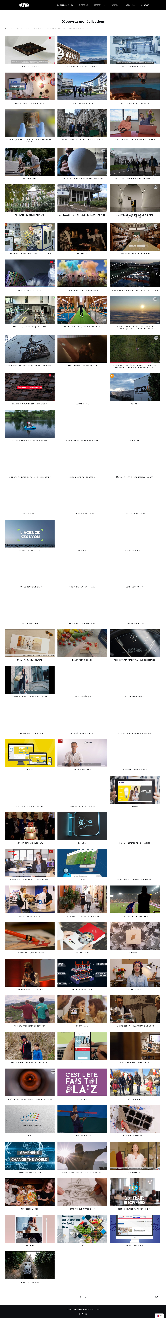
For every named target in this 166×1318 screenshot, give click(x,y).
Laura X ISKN (134, 989)
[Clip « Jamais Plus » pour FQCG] (82, 348)
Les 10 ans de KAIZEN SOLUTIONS (82, 290)
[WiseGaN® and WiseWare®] (30, 716)
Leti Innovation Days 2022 (82, 623)
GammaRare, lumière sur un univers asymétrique (134, 216)
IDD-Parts (135, 404)
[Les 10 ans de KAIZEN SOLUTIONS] (82, 273)
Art (11, 29)
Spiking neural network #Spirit (134, 733)
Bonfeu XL (82, 253)
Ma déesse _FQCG (29, 1209)
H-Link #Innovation (135, 696)
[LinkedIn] (86, 1314)
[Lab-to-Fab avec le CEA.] (30, 273)
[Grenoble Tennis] (82, 1119)
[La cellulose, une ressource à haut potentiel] (82, 198)
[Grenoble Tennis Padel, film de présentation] (135, 273)
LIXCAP (82, 880)
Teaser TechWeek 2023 (135, 514)
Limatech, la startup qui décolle (29, 327)
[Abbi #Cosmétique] (82, 680)
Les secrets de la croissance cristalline (30, 253)
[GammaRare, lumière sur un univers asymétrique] (135, 198)
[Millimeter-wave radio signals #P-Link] (30, 863)
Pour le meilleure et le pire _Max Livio (82, 1172)
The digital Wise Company (82, 587)
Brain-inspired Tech (82, 989)
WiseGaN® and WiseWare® (30, 733)
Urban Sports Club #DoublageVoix (29, 696)
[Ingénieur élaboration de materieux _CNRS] (30, 1082)
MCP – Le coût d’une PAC (30, 587)
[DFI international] (135, 1229)
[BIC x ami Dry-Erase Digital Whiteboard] (135, 123)
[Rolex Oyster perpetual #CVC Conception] (135, 643)
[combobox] (159, 1315)
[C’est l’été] (82, 1082)
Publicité (62, 29)
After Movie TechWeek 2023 (82, 514)
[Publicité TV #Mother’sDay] (82, 716)
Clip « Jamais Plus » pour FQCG (82, 365)
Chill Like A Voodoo (30, 1282)
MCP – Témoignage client (134, 550)
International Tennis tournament (134, 880)
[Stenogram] (135, 936)
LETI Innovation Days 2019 (30, 989)
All (6, 29)
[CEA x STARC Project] (30, 50)
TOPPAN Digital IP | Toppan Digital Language (82, 140)
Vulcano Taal (29, 178)
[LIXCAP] (82, 863)
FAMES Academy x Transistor (29, 103)
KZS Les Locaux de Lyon (29, 550)
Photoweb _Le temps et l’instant (82, 916)
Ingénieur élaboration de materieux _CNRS (30, 1099)
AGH (30, 1136)
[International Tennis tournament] (135, 863)
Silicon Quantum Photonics (82, 477)
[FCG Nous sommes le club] (135, 899)
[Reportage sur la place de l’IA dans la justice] (30, 348)
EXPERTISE (83, 5)
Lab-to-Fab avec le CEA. (29, 290)
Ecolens (82, 843)
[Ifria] (82, 1229)
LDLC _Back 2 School (29, 916)
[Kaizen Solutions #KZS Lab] (30, 790)
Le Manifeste (82, 404)
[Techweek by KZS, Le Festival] (30, 198)
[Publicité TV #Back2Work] (30, 643)
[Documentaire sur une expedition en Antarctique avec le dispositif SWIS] (135, 310)
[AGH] (30, 1119)
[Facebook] (79, 1314)
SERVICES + (130, 5)
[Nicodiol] (82, 533)
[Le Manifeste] (82, 387)
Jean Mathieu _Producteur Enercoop (30, 1062)
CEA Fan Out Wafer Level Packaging (30, 404)
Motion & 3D (38, 29)
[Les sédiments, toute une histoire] (30, 424)
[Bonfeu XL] (82, 237)
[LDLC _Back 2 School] (30, 899)
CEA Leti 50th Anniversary (29, 843)
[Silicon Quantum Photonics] (82, 460)
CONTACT (145, 5)
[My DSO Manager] (30, 607)
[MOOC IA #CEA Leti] (82, 753)
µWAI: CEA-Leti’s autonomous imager (134, 477)
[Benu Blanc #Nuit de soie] (82, 790)
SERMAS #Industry (134, 623)
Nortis (29, 770)
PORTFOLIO (115, 5)
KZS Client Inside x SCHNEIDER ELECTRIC (135, 178)
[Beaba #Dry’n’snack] (82, 643)
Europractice (135, 1172)
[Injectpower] (30, 497)
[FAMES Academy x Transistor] (30, 86)
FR (161, 1316)
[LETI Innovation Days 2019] (30, 973)
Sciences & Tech (76, 29)
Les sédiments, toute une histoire (29, 440)
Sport (89, 29)
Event (27, 29)
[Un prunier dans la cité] (135, 1119)
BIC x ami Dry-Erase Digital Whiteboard (135, 140)
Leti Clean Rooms (135, 587)
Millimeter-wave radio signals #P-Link (30, 880)
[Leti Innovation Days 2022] (82, 607)
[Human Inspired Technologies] (135, 826)
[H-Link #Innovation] (135, 680)
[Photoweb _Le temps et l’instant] (82, 899)
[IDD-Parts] (135, 387)
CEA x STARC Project (30, 67)
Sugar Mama (82, 1026)
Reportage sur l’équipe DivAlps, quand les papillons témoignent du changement (134, 366)
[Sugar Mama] (82, 1009)
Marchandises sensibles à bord (82, 440)
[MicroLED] (135, 424)
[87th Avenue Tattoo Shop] (82, 1192)
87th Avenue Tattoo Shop (82, 1209)
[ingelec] (135, 790)
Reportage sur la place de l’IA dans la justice (29, 365)
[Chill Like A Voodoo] (30, 1265)
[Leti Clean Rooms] (135, 570)
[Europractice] (135, 1156)
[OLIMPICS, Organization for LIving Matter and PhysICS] (30, 123)
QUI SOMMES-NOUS (65, 5)
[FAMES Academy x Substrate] (135, 50)
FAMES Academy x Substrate (135, 67)
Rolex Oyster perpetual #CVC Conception (135, 660)
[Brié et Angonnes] (135, 1082)
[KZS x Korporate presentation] (82, 50)
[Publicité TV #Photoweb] (135, 753)
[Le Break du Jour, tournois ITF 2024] (82, 310)
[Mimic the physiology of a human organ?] (30, 460)
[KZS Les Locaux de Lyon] (30, 533)
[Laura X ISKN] (135, 973)
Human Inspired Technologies (134, 843)
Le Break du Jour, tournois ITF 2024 (82, 327)
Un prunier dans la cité (135, 1136)
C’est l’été (82, 1099)
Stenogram (134, 953)
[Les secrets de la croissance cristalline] (30, 237)
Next (156, 1296)
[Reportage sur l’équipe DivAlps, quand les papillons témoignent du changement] (135, 348)
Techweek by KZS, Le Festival (29, 215)
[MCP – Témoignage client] (135, 533)
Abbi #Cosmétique (82, 696)
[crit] (82, 1046)
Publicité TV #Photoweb (135, 770)
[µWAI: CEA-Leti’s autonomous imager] (135, 460)
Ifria (82, 1245)
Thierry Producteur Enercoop (29, 1026)
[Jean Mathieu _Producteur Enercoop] (30, 1046)
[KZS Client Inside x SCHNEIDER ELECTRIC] (135, 161)
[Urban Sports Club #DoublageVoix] (30, 680)
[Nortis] (30, 753)
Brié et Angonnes (135, 1099)
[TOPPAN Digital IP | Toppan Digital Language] (82, 123)
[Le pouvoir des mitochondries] (135, 237)
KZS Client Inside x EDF (82, 103)
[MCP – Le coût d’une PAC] (30, 570)
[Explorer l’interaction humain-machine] (82, 161)
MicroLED (135, 440)
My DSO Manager (29, 623)
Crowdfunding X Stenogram (134, 1062)
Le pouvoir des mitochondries (134, 253)
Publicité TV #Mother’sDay (82, 733)
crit (82, 1062)
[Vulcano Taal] (30, 161)
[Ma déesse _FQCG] (30, 1192)
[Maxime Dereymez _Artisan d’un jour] (135, 1009)
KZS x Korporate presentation (82, 67)
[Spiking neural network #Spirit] (135, 716)
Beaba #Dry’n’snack (82, 660)
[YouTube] (82, 1314)
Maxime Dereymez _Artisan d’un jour (135, 1026)
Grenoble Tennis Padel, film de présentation (135, 290)
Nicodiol (82, 550)
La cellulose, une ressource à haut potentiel (82, 215)
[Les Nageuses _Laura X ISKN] (30, 936)
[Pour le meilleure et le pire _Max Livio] (82, 1156)
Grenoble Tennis (82, 1136)
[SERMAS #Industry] (135, 607)
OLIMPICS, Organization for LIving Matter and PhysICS (29, 141)
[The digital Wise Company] (82, 570)
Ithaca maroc (82, 953)
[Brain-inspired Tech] (82, 973)
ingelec (135, 806)
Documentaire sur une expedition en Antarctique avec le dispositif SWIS (135, 328)
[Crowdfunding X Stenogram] (135, 1046)
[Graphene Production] (30, 1156)
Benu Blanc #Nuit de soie (82, 806)
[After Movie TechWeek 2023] (82, 497)
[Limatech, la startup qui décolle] (30, 310)
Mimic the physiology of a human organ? (30, 477)
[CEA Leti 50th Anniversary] (30, 826)
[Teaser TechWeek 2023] (135, 497)
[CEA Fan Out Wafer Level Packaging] (30, 387)
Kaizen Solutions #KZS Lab (29, 806)
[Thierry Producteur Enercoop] (30, 1009)
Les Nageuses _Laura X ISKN (30, 953)
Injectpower (29, 514)
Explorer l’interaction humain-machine (82, 178)
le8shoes (29, 1245)
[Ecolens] (82, 826)
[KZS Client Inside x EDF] (82, 86)
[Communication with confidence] (135, 1192)
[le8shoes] (30, 1229)
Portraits (51, 29)
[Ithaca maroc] (82, 936)
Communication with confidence (135, 1209)
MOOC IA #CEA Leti (82, 770)
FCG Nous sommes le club (135, 916)
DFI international (135, 1245)
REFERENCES (99, 5)
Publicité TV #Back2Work (29, 660)
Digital (19, 29)
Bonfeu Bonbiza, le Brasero (135, 103)
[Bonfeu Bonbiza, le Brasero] (135, 86)
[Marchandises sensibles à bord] (82, 424)
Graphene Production (30, 1172)
